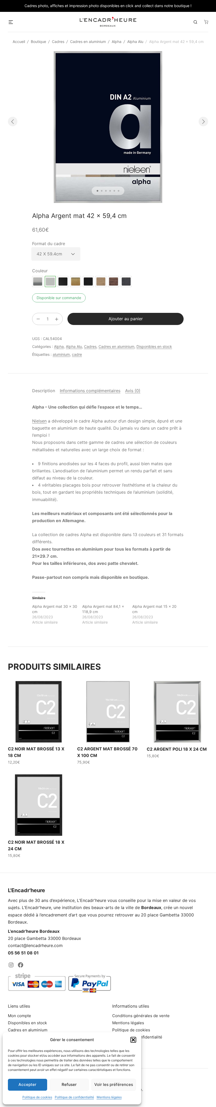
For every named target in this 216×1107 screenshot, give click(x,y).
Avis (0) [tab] (132, 390)
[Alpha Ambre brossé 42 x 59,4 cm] (75, 281)
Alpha (116, 41)
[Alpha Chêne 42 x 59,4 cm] (100, 281)
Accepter (27, 1084)
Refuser (69, 1084)
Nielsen (39, 421)
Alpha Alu (135, 41)
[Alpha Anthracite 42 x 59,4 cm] (126, 281)
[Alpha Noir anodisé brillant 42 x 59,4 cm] (62, 281)
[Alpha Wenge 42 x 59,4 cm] (113, 281)
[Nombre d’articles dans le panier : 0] (206, 22)
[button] (133, 1039)
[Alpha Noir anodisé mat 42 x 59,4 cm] (88, 281)
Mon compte (19, 1015)
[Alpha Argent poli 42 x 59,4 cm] (37, 281)
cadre (77, 354)
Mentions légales (109, 1097)
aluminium (61, 354)
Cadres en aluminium (88, 41)
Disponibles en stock (154, 346)
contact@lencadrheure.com (35, 945)
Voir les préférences (113, 1084)
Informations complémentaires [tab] (90, 390)
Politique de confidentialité (74, 1097)
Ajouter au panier (126, 318)
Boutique (38, 41)
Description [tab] (43, 390)
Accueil (19, 41)
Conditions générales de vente (141, 1015)
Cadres (58, 41)
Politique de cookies (37, 1097)
